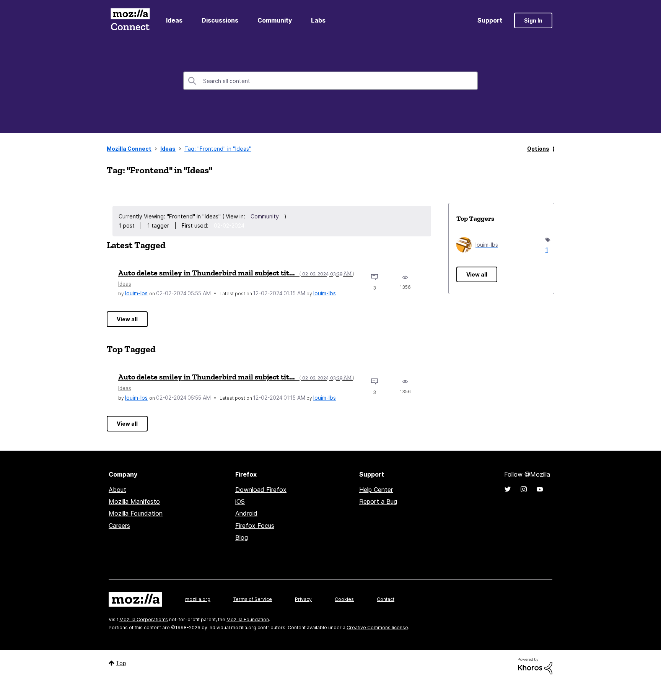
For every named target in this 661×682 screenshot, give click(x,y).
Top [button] (121, 663)
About (117, 489)
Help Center (376, 489)
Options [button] (538, 148)
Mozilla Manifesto (134, 501)
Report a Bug (378, 501)
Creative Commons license (377, 627)
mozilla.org (197, 599)
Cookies (344, 599)
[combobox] (330, 81)
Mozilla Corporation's (143, 619)
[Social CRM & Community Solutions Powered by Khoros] (535, 665)
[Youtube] (539, 489)
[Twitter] (507, 489)
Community (274, 20)
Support (489, 20)
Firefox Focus (254, 525)
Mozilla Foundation (136, 513)
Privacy (303, 599)
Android (246, 513)
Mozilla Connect (130, 20)
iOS (240, 501)
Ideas (174, 20)
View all (127, 319)
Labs (318, 20)
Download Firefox (261, 489)
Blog (241, 537)
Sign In (533, 20)
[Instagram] (523, 489)
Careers (119, 525)
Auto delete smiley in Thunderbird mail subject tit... (236, 272)
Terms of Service (252, 599)
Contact (385, 599)
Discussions (220, 20)
